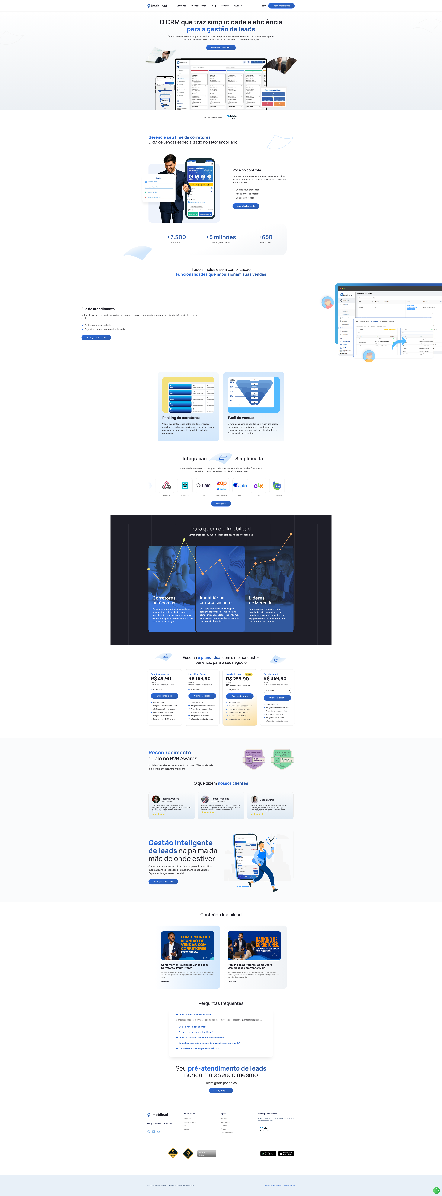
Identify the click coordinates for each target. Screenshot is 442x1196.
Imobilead (187, 1119)
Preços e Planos (198, 5)
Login (263, 5)
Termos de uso (289, 1185)
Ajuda (236, 5)
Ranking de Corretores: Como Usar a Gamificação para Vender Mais (250, 966)
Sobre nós (181, 5)
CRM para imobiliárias (210, 608)
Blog (214, 5)
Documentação (227, 1132)
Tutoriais (224, 1119)
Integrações (225, 1122)
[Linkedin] (153, 1131)
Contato (225, 5)
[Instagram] (148, 1131)
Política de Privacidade (273, 1185)
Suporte (224, 1126)
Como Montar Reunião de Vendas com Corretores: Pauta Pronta (184, 966)
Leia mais (165, 981)
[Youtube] (158, 1131)
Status (223, 1129)
